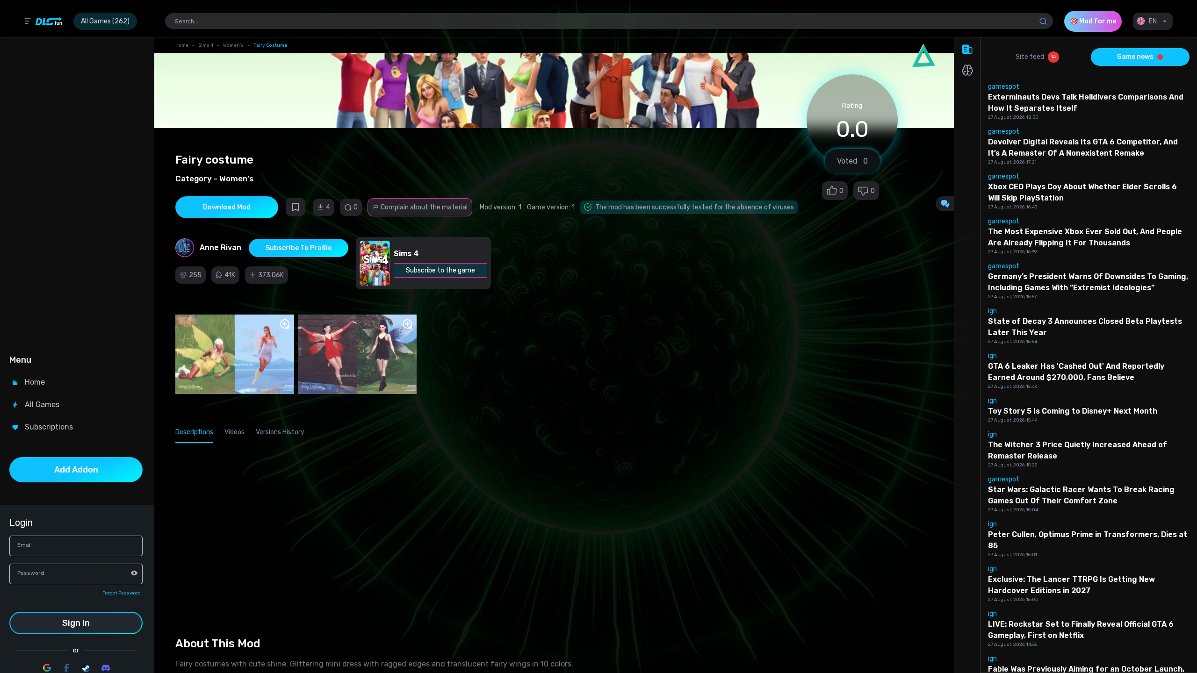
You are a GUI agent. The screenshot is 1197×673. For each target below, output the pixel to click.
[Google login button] (47, 668)
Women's (233, 45)
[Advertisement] (76, 194)
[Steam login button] (86, 668)
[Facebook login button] (66, 668)
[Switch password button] (134, 573)
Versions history (280, 432)
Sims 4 (205, 45)
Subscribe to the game (440, 270)
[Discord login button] (105, 668)
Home (181, 45)
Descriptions (194, 432)
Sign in (76, 623)
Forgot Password (121, 593)
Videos (234, 432)
